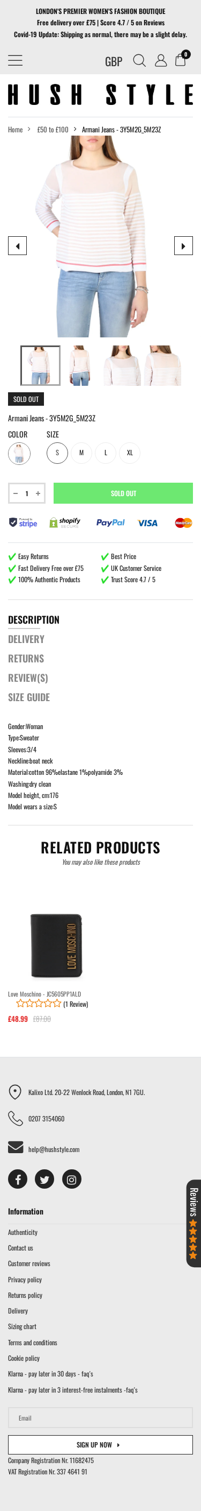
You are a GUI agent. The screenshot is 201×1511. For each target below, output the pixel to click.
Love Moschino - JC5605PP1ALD (44, 993)
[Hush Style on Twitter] (44, 1179)
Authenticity (23, 1232)
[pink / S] (40, 365)
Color (17, 434)
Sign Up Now (94, 1444)
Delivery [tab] (26, 639)
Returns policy (25, 1295)
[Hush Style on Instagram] (71, 1179)
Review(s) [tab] (28, 677)
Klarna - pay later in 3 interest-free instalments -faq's (73, 1390)
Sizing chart (22, 1326)
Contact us (20, 1247)
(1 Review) (75, 1004)
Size (53, 434)
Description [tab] (33, 619)
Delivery (18, 1310)
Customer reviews (29, 1263)
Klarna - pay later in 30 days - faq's (50, 1373)
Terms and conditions (32, 1342)
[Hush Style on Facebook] (17, 1179)
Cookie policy (24, 1358)
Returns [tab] (26, 658)
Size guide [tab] (29, 697)
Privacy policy (25, 1279)
